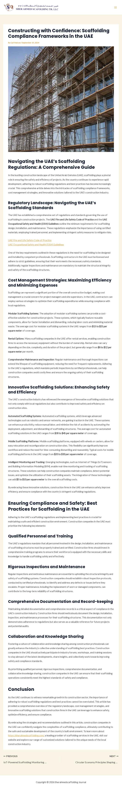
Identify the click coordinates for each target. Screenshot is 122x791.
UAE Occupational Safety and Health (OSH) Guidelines (36, 244)
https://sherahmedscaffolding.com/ (26, 735)
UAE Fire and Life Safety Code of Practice (29, 240)
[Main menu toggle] (115, 7)
